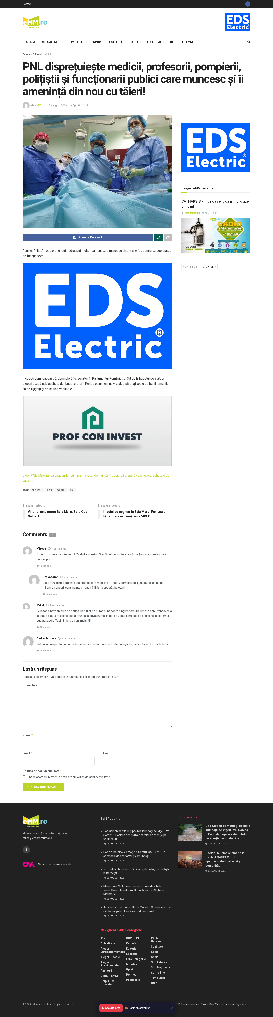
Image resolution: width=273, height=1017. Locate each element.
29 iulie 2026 (211, 213)
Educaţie (131, 953)
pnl (72, 490)
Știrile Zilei (158, 972)
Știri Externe (159, 962)
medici (61, 490)
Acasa (30, 42)
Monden (131, 964)
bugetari (37, 490)
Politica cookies (187, 1004)
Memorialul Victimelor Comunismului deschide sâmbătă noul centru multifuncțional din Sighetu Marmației (133, 890)
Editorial (154, 42)
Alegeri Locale (110, 957)
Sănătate (157, 946)
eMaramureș (192, 213)
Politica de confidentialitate (42, 771)
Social (155, 951)
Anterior (191, 267)
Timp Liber (77, 42)
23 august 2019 (58, 105)
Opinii (48, 54)
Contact (27, 4)
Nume (28, 735)
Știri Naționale (160, 967)
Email (28, 753)
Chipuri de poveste (107, 982)
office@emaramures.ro (37, 838)
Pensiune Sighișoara (236, 1004)
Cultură (131, 943)
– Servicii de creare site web (53, 864)
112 (103, 938)
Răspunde (45, 566)
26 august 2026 (115, 843)
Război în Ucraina (157, 940)
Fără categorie (136, 959)
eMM (38, 105)
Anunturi (106, 970)
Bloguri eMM (109, 975)
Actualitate (50, 42)
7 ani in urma (59, 548)
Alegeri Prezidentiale (110, 964)
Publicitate (133, 979)
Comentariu (30, 685)
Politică (115, 42)
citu (49, 490)
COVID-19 (132, 938)
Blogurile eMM (181, 42)
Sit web (105, 753)
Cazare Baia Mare (211, 1004)
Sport (98, 42)
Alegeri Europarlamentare (113, 950)
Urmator (208, 267)
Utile (135, 42)
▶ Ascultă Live (111, 1007)
